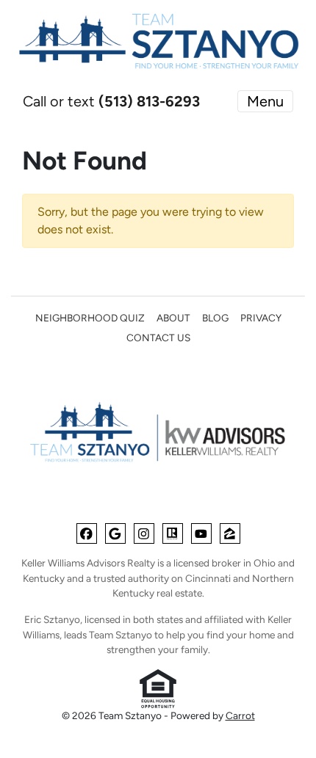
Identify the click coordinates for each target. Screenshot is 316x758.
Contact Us (158, 337)
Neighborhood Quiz (90, 318)
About (173, 318)
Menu (265, 101)
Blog (215, 318)
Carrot (240, 715)
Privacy (260, 318)
